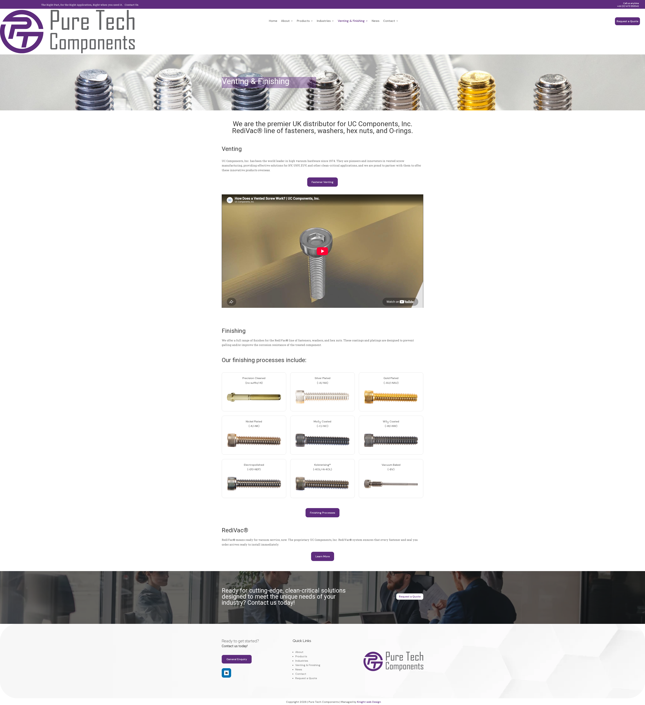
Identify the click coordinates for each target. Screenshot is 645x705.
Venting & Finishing (351, 21)
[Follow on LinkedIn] (226, 673)
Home (273, 21)
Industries (324, 21)
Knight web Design (369, 702)
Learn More (322, 556)
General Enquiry (236, 659)
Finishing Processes (322, 512)
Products (303, 21)
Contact (389, 21)
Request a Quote (627, 21)
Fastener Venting (322, 182)
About (285, 21)
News (375, 21)
